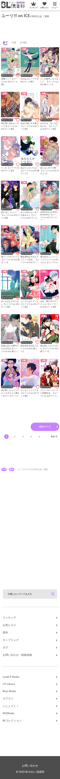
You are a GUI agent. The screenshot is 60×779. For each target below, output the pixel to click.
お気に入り (44, 7)
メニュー (54, 7)
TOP (4, 469)
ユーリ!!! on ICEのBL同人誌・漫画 (32, 469)
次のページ (45, 427)
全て (5, 42)
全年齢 (23, 42)
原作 (12, 469)
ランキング (33, 7)
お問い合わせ (30, 765)
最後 (53, 437)
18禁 (13, 42)
